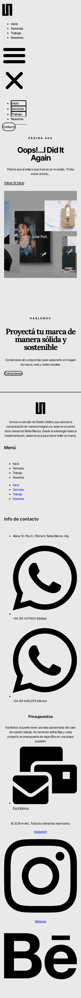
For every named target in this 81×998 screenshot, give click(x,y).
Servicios (17, 28)
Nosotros (17, 37)
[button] (14, 68)
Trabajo (16, 33)
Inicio (14, 24)
